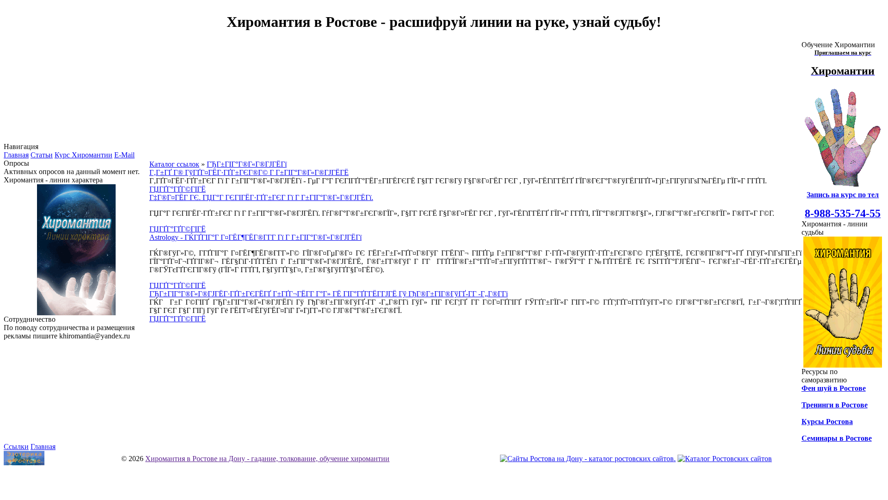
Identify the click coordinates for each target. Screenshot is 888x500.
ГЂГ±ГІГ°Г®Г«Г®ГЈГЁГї (247, 164)
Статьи (42, 155)
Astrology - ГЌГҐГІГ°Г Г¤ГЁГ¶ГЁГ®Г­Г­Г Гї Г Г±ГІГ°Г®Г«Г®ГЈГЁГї (255, 237)
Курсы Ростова (827, 421)
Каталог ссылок (174, 164)
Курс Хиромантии (83, 155)
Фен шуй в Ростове (834, 388)
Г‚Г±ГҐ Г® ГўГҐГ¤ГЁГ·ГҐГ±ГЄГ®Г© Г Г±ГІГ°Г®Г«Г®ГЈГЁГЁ (249, 172)
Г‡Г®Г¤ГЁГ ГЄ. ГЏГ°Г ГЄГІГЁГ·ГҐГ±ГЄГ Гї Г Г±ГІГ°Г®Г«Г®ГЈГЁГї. (261, 197)
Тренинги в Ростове (835, 405)
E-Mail (124, 155)
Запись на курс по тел (843, 195)
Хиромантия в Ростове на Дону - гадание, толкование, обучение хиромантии (267, 458)
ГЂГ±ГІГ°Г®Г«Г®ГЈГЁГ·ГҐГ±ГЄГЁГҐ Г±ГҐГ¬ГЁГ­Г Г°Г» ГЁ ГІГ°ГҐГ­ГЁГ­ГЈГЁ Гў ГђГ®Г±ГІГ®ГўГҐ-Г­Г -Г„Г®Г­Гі (328, 294)
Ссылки (16, 446)
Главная (16, 155)
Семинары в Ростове (837, 438)
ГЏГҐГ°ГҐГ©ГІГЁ (177, 189)
